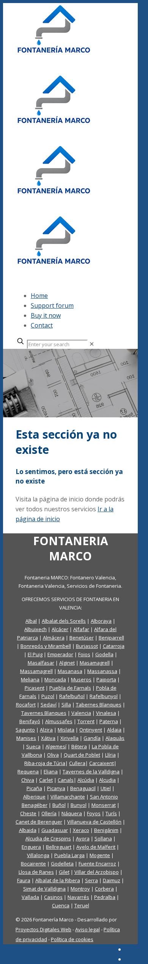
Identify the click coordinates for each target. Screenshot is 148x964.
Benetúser (81, 637)
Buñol (59, 805)
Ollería (49, 813)
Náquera (71, 813)
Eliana (51, 771)
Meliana (30, 679)
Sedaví (49, 704)
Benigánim (106, 830)
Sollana (103, 838)
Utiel (106, 788)
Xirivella (69, 738)
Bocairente (33, 863)
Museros (81, 679)
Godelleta (62, 863)
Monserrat (103, 805)
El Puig (35, 654)
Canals (66, 779)
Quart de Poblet (82, 754)
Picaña (34, 788)
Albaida (27, 830)
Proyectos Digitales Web (43, 929)
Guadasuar (54, 830)
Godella (104, 654)
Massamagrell (36, 671)
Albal (31, 620)
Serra (91, 880)
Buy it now (46, 315)
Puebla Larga (69, 855)
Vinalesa (106, 712)
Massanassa (102, 671)
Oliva (53, 754)
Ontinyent (90, 729)
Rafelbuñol (72, 696)
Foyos (94, 813)
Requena (28, 771)
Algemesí (56, 746)
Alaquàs (114, 738)
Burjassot (87, 646)
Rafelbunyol (104, 696)
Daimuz (111, 880)
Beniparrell (111, 637)
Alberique (34, 796)
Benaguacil (83, 788)
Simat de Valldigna (44, 888)
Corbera (104, 888)
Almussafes (58, 721)
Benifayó (29, 721)
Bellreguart (58, 846)
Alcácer (60, 629)
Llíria (110, 754)
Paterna (108, 721)
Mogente (100, 855)
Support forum (52, 305)
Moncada (55, 679)
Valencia (81, 712)
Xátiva (48, 738)
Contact (42, 325)
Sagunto (25, 729)
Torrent (85, 721)
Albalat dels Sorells (64, 620)
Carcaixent (101, 763)
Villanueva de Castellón (94, 821)
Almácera (54, 637)
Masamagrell (95, 662)
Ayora (83, 838)
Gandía (92, 738)
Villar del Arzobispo (96, 872)
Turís (111, 813)
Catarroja (113, 646)
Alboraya (101, 620)
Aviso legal (87, 929)
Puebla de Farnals (70, 687)
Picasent (34, 687)
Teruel (81, 905)
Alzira (46, 729)
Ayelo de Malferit (95, 846)
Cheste (28, 813)
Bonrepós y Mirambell (45, 646)
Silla (66, 704)
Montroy (80, 888)
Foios (84, 654)
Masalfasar (41, 662)
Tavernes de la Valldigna (91, 771)
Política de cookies (72, 939)
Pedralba (104, 897)
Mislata (66, 729)
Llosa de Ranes (36, 872)
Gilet (64, 872)
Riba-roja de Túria (44, 763)
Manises (26, 738)
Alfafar (81, 629)
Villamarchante (67, 796)
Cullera (77, 763)
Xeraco (81, 830)
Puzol (47, 696)
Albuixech (35, 629)
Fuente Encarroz (97, 863)
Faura (23, 880)
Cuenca (60, 905)
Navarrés (78, 897)
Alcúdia (85, 779)
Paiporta (106, 679)
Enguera (31, 846)
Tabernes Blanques (98, 704)
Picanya (56, 788)
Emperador (60, 654)
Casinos (53, 897)
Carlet (46, 779)
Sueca (33, 746)
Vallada (30, 897)
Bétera (79, 746)
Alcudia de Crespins (48, 838)
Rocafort (26, 704)
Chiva (27, 779)
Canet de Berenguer (39, 821)
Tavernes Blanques (43, 712)
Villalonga (38, 855)
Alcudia (107, 779)
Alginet (67, 662)
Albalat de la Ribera (57, 880)
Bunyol (79, 805)
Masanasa (70, 671)
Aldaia (114, 729)
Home (39, 295)
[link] (91, 344)
